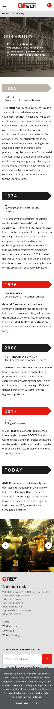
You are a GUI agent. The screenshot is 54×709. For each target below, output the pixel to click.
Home (5, 13)
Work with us (9, 626)
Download (8, 630)
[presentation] (5, 545)
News (5, 621)
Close (35, 703)
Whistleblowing (11, 635)
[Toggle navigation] (4, 5)
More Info (22, 703)
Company (18, 13)
